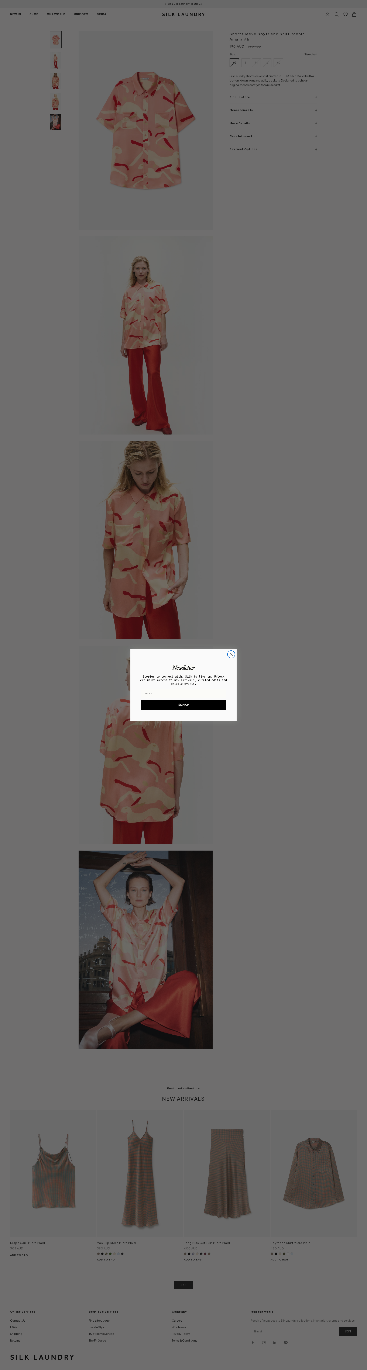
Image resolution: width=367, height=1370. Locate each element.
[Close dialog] (231, 654)
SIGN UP (183, 704)
